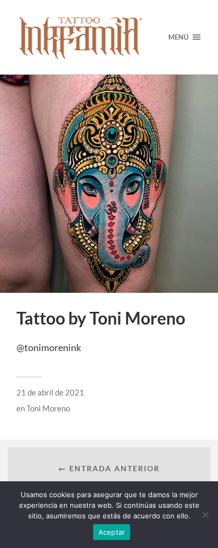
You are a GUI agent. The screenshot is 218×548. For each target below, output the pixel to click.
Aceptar (111, 532)
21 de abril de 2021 (50, 392)
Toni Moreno (48, 408)
